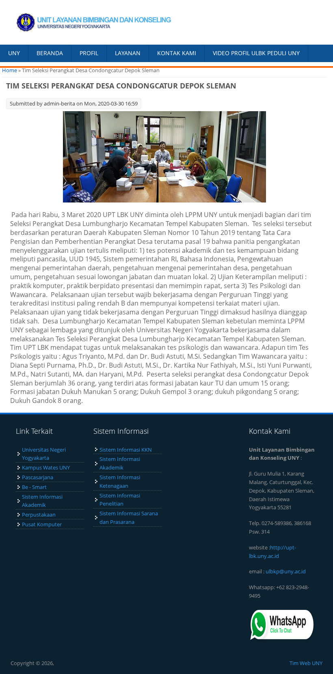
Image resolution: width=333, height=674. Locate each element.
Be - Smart (34, 487)
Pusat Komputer (42, 524)
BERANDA (50, 53)
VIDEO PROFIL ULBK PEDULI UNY (256, 53)
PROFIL (89, 53)
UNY (14, 53)
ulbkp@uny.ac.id (286, 571)
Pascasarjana (37, 477)
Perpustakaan (39, 514)
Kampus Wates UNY (46, 467)
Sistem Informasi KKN (125, 449)
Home (9, 70)
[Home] (83, 22)
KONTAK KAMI (176, 53)
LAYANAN (128, 53)
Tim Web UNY (306, 663)
